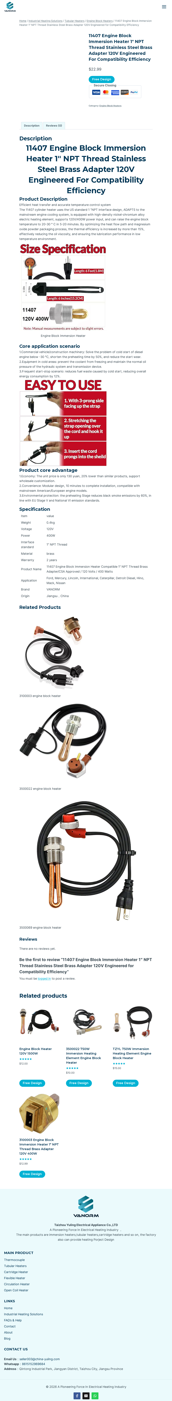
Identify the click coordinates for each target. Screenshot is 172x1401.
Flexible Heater (14, 1278)
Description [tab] (31, 125)
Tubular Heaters (15, 1266)
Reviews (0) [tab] (54, 125)
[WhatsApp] (95, 1395)
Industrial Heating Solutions (23, 1314)
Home (8, 1308)
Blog (7, 1338)
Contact (10, 1326)
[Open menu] (164, 6)
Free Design (101, 79)
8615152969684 (33, 1364)
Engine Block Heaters (110, 105)
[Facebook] (77, 1395)
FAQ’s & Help (13, 1320)
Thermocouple (14, 1260)
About (8, 1332)
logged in (44, 978)
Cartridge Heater (16, 1272)
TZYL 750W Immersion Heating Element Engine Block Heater (132, 1053)
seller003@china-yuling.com (39, 1359)
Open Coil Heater (16, 1290)
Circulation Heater (17, 1284)
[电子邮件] (85, 1395)
